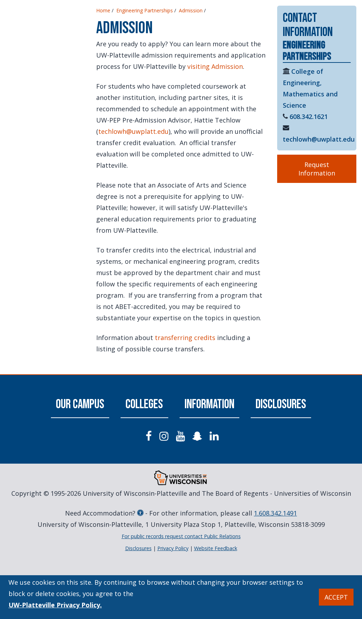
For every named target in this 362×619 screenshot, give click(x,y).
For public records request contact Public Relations (181, 536)
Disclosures (281, 404)
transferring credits (185, 337)
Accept (336, 597)
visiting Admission (215, 66)
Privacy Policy (172, 548)
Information (209, 404)
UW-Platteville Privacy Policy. (55, 605)
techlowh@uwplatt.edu (133, 131)
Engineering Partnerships (144, 10)
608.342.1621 (309, 116)
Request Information (316, 168)
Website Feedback (215, 548)
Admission (191, 10)
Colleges (144, 404)
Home (103, 10)
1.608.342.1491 (275, 513)
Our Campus (80, 404)
